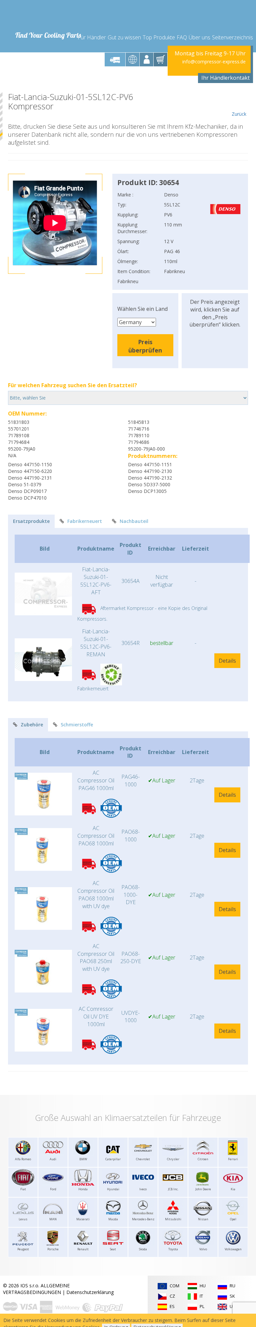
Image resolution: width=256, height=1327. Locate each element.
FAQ (182, 37)
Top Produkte (159, 37)
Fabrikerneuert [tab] (84, 521)
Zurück (239, 114)
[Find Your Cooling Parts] (48, 15)
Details (227, 660)
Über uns (199, 37)
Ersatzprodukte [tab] (31, 521)
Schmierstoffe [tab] (77, 724)
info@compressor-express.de (214, 61)
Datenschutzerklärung (90, 1292)
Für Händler (92, 37)
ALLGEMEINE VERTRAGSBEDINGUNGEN (36, 1288)
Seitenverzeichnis (232, 37)
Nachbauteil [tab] (134, 521)
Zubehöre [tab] (32, 724)
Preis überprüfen (145, 346)
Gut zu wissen (124, 37)
